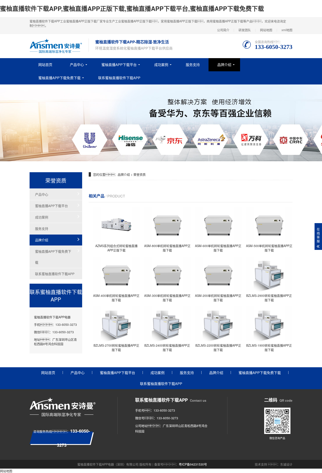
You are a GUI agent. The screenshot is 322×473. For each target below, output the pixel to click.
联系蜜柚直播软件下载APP (119, 77)
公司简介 (223, 30)
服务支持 (193, 64)
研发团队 (245, 30)
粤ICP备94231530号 (193, 464)
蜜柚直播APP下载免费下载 (59, 77)
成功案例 (161, 64)
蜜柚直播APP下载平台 (119, 64)
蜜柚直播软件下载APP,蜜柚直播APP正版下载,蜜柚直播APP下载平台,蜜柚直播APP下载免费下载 (132, 8)
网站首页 (45, 64)
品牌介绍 (224, 64)
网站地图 (266, 30)
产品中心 (77, 64)
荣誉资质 (139, 174)
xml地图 (286, 30)
